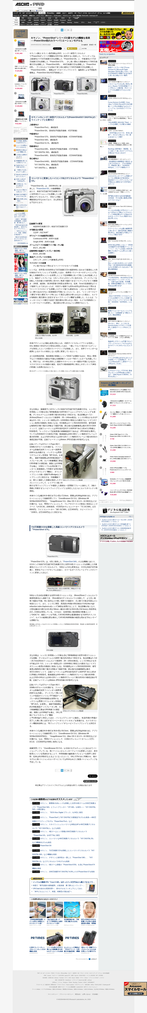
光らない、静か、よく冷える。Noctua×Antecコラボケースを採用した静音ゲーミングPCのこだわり (119, 326)
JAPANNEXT (36, 24)
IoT (24, 13)
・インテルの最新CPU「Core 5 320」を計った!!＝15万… (20, 214)
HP (69, 18)
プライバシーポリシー (66, 994)
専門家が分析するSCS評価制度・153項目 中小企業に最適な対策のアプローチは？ (120, 198)
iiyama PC (67, 975)
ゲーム (100, 13)
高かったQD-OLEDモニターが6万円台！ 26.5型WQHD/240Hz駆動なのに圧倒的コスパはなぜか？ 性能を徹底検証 (120, 266)
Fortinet (76, 22)
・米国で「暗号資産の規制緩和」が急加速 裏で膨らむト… (20, 220)
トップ (16, 13)
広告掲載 (95, 994)
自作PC (70, 13)
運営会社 (78, 994)
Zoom (89, 22)
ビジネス (29, 13)
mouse (29, 18)
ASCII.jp (22, 4)
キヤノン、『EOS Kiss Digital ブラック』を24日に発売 (61, 812)
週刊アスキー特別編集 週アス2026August (21, 275)
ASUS (63, 18)
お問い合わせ (86, 994)
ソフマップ (43, 24)
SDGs (74, 15)
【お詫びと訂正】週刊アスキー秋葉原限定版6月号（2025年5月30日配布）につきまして (116, 529)
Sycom (43, 18)
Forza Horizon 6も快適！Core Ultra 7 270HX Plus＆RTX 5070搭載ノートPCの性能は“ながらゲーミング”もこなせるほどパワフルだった (120, 106)
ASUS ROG (36, 20)
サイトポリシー (53, 994)
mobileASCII (79, 987)
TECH (35, 13)
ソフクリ (103, 22)
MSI (56, 18)
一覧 (64, 48)
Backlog (69, 22)
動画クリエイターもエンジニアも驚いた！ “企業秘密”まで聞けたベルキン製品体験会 (120, 313)
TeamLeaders (57, 15)
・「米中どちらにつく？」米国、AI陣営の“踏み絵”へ (20, 232)
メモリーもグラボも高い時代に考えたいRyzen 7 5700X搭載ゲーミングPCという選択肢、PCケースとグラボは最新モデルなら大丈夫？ (120, 88)
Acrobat (29, 22)
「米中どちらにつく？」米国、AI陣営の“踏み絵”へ (52, 891)
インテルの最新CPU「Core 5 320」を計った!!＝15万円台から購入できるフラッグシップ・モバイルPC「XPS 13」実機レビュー (82, 882)
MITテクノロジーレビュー (90, 987)
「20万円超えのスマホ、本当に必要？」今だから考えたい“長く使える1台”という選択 (120, 135)
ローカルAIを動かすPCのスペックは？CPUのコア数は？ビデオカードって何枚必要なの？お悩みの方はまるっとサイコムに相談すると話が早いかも (120, 214)
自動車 (58, 13)
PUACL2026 (85, 15)
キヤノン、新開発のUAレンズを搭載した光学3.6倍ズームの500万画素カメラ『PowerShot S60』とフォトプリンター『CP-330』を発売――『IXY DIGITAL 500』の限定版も (64, 806)
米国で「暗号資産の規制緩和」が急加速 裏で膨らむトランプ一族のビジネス (63, 885)
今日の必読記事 (53, 987)
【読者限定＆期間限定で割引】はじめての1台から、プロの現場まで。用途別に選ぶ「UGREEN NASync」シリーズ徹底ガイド (120, 164)
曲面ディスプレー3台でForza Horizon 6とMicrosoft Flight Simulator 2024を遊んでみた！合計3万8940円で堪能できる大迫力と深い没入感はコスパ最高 (120, 71)
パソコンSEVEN (49, 18)
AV (75, 13)
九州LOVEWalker (88, 989)
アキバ (80, 13)
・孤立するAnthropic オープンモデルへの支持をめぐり (20, 238)
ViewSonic (63, 20)
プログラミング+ (67, 15)
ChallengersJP (93, 15)
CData (63, 22)
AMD (29, 20)
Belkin (69, 20)
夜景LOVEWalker (78, 989)
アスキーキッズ (17, 15)
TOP (38, 973)
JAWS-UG (51, 977)
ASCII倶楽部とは (22, 243)
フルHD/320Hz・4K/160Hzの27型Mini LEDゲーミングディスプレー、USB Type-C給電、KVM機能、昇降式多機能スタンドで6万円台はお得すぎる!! (120, 281)
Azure (43, 22)
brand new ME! (83, 980)
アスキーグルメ (40, 15)
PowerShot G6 (45, 845)
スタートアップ (92, 13)
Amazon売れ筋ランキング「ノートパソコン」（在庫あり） (20, 33)
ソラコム (49, 22)
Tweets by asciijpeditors (107, 54)
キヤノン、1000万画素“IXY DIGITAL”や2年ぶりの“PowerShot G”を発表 (67, 872)
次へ (68, 30)
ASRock (49, 20)
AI (20, 13)
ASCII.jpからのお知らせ (107, 516)
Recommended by (82, 959)
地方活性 (78, 15)
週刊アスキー (48, 15)
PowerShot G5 (43, 189)
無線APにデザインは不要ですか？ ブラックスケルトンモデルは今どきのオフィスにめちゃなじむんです (121, 344)
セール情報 (106, 13)
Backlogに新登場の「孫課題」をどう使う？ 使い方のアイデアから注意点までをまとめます (120, 151)
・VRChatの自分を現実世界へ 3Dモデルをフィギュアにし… (20, 226)
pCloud (56, 24)
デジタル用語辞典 (70, 987)
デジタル (37, 4)
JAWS (23, 22)
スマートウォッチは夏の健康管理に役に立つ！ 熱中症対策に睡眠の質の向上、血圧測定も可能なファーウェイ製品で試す (120, 231)
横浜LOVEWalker (57, 989)
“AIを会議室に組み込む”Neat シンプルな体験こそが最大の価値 (120, 123)
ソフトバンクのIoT (96, 22)
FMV (23, 18)
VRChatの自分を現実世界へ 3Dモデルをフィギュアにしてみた (57, 888)
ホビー (64, 13)
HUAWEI (56, 20)
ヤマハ (83, 22)
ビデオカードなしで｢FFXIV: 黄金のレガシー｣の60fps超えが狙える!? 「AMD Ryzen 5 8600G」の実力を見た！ (120, 373)
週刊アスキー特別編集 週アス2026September (21, 250)
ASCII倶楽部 (128, 13)
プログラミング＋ (79, 984)
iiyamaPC (36, 18)
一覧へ (130, 516)
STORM (101, 975)
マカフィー (23, 24)
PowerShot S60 (70, 562)
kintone (36, 22)
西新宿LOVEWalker (68, 989)
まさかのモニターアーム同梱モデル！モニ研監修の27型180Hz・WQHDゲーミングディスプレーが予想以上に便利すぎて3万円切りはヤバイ (120, 180)
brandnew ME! (49, 25)
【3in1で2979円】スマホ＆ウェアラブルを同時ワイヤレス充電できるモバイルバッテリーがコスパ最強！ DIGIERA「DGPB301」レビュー (120, 300)
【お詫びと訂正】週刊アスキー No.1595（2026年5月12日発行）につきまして (116, 520)
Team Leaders (70, 984)
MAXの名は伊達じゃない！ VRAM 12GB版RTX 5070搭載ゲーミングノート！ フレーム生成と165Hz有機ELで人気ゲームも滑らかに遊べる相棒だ (120, 249)
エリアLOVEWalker (46, 989)
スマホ (85, 13)
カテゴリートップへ (90, 781)
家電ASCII (32, 15)
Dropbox (56, 22)
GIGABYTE (42, 20)
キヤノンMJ (30, 24)
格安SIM (25, 15)
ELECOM (22, 20)
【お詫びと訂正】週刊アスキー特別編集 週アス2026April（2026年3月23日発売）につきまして (116, 525)
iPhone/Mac (50, 13)
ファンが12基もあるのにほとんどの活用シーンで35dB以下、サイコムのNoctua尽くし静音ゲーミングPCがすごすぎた (120, 361)
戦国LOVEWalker (109, 989)
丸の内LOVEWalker (99, 989)
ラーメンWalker (36, 989)
